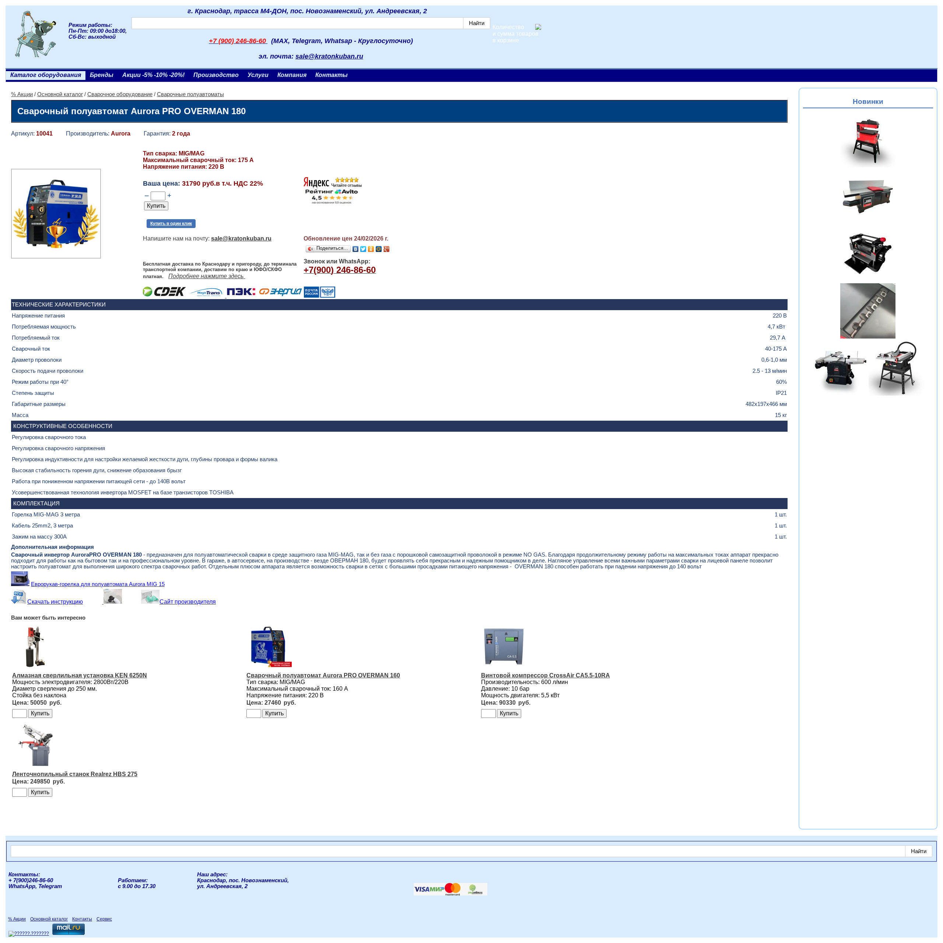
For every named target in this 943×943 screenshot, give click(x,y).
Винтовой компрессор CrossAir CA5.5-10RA (545, 675)
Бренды (101, 75)
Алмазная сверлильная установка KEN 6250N (79, 675)
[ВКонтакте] (356, 249)
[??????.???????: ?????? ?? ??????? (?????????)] (28, 934)
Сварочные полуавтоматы (190, 94)
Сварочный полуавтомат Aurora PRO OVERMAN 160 (323, 675)
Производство (216, 75)
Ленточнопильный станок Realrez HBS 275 (74, 774)
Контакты (331, 75)
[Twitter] (363, 249)
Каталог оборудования (45, 75)
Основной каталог (60, 94)
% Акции (22, 94)
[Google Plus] (386, 249)
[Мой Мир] (379, 249)
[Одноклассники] (371, 249)
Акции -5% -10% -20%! (153, 75)
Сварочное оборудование (120, 94)
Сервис (104, 919)
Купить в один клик (171, 223)
